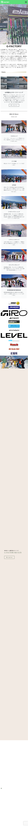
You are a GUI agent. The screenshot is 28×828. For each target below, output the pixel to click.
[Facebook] (1, 788)
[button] (26, 2)
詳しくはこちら (14, 105)
